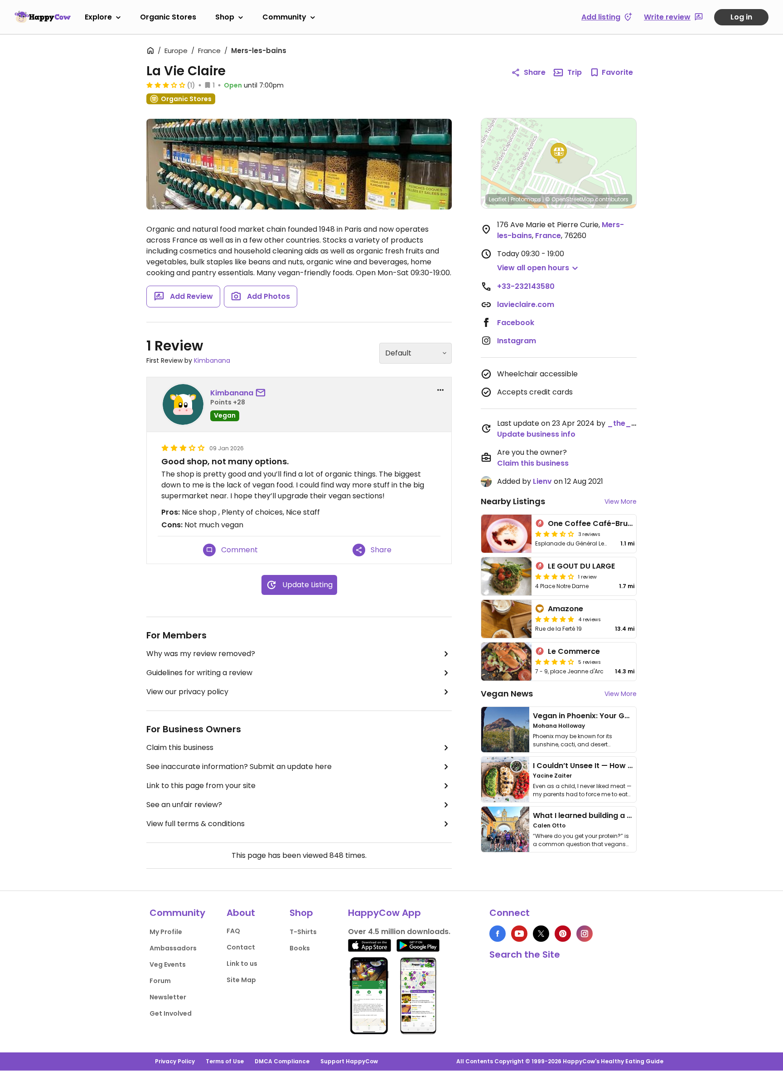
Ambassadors (173, 948)
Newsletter (168, 997)
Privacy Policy (175, 1061)
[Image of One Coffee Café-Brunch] (506, 534)
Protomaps (526, 199)
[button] (559, 153)
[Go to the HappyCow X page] (541, 933)
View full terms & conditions (195, 823)
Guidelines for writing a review (199, 672)
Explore (98, 17)
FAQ (233, 930)
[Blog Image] (505, 729)
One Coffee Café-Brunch (594, 523)
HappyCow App (384, 912)
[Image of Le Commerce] (506, 662)
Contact (241, 947)
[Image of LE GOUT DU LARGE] (506, 576)
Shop (224, 17)
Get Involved (171, 1013)
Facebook (515, 322)
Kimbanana (212, 360)
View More (620, 501)
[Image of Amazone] (506, 619)
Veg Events (168, 964)
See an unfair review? (184, 804)
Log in (741, 17)
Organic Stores (168, 17)
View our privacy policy (187, 691)
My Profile (166, 931)
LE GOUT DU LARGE (581, 566)
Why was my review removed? (200, 653)
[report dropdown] (440, 390)
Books (300, 948)
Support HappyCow (349, 1061)
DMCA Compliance (282, 1061)
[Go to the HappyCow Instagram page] (584, 933)
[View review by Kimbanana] (183, 404)
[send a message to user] (262, 393)
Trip (574, 72)
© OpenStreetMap (569, 199)
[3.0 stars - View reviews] (165, 85)
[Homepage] (42, 16)
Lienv (542, 481)
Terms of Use (225, 1061)
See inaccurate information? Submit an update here (239, 766)
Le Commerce (574, 651)
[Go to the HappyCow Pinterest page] (563, 933)
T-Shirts (303, 931)
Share (535, 72)
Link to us (242, 963)
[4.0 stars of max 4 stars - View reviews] (554, 576)
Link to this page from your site (201, 785)
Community (284, 17)
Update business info (536, 434)
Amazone (565, 609)
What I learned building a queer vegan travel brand (627, 815)
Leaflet (498, 199)
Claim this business (179, 747)
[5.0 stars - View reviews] (554, 619)
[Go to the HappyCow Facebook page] (497, 933)
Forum (160, 980)
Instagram (516, 341)
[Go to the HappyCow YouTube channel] (519, 933)
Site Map (241, 979)
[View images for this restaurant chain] (299, 164)
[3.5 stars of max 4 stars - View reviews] (554, 534)
